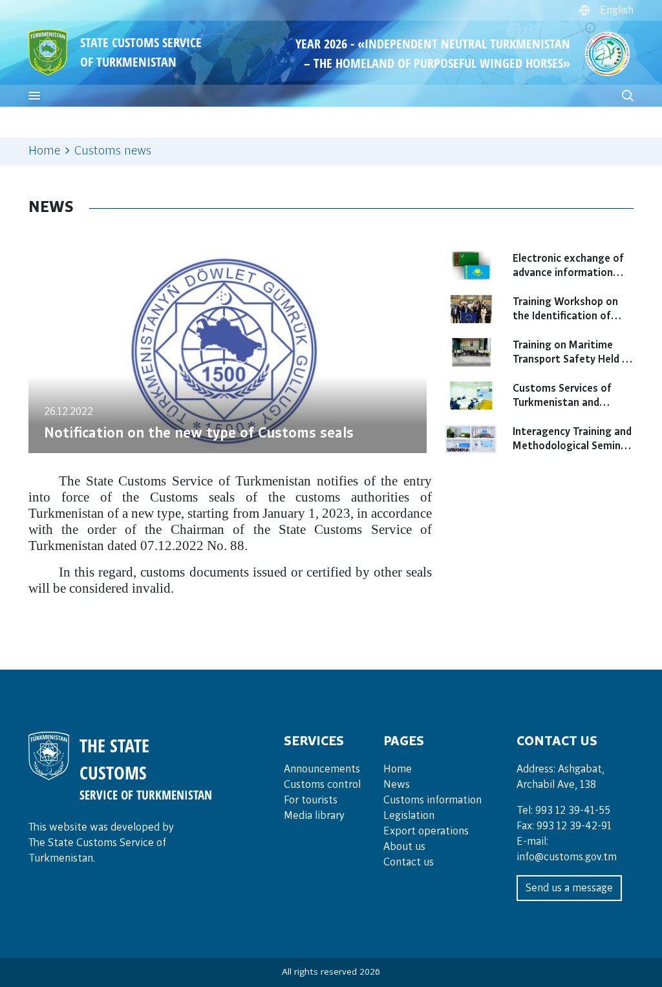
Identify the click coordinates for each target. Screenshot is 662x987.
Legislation (408, 816)
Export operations (426, 831)
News (396, 785)
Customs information (432, 800)
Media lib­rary (314, 816)
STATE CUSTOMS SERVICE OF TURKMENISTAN (141, 52)
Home (44, 151)
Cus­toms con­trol (322, 785)
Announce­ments (322, 769)
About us (404, 847)
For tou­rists (310, 800)
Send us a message (569, 888)
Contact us (408, 862)
